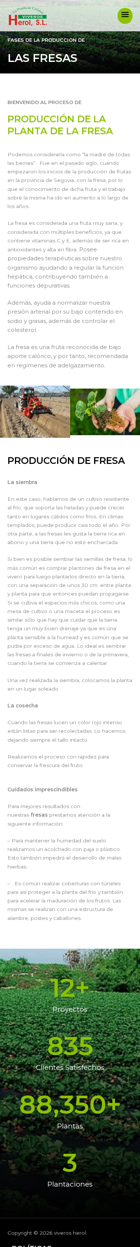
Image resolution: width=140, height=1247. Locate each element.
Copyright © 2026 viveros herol (46, 1233)
